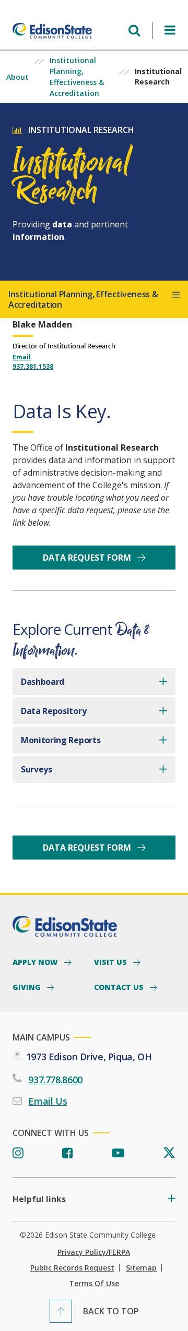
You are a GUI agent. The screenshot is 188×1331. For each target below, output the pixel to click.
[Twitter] (169, 1153)
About (17, 77)
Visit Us (111, 962)
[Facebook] (67, 1153)
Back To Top (111, 1311)
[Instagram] (18, 1153)
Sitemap (141, 1268)
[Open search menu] (134, 30)
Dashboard (42, 681)
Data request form (88, 557)
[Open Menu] (170, 30)
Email (22, 357)
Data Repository (53, 711)
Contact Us (120, 987)
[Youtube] (118, 1153)
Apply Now (36, 962)
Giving (28, 987)
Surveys (36, 769)
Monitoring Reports (60, 740)
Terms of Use (94, 1283)
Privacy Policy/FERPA (93, 1252)
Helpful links (39, 1199)
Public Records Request (72, 1268)
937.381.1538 (33, 366)
